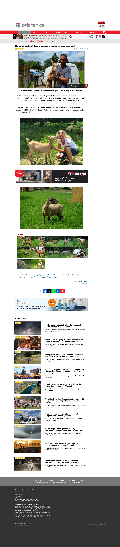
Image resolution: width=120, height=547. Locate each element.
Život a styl (51, 41)
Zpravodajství (20, 41)
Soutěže (51, 480)
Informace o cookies (42, 482)
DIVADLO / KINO (62, 32)
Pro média (72, 480)
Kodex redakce (39, 480)
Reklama (61, 480)
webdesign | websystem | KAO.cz (95, 525)
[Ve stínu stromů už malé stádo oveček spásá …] (51, 141)
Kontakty (83, 480)
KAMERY (44, 32)
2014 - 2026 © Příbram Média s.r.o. (25, 524)
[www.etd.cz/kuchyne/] (51, 177)
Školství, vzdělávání (36, 41)
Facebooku (28, 277)
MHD (35, 32)
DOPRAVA (80, 32)
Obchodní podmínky (78, 482)
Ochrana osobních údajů (60, 482)
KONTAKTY (94, 32)
